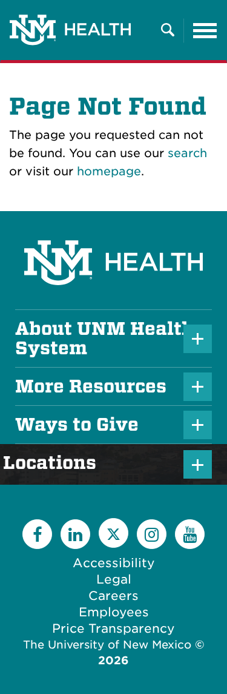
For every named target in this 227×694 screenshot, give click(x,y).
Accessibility (114, 563)
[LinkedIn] (75, 534)
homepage (109, 171)
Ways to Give (77, 424)
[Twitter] (113, 533)
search (187, 153)
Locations (55, 463)
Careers (113, 595)
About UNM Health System (104, 338)
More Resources (90, 386)
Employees (114, 612)
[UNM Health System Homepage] (113, 229)
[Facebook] (37, 534)
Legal (113, 579)
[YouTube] (190, 534)
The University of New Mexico (107, 644)
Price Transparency (113, 628)
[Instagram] (151, 534)
